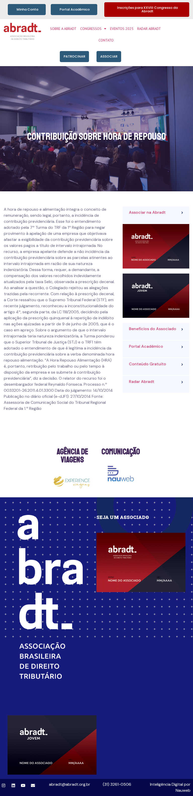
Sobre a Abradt (63, 28)
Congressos (91, 28)
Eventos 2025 (121, 28)
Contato (106, 40)
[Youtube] (23, 785)
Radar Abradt (149, 28)
